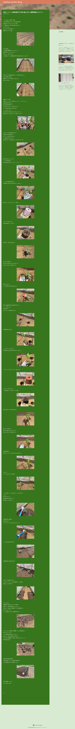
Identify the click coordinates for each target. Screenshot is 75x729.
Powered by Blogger (38, 725)
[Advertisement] (25, 714)
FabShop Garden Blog (12, 2)
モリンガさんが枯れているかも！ (64, 82)
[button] (4, 16)
